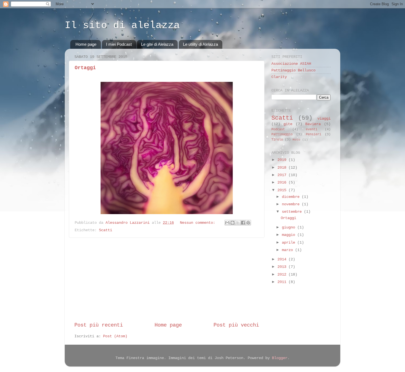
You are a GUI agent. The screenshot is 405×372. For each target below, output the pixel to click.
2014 (282, 259)
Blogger (279, 358)
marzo (288, 250)
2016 (282, 182)
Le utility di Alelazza (200, 44)
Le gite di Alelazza (157, 44)
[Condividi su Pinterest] (248, 222)
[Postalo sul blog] (232, 222)
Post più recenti (98, 325)
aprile (289, 243)
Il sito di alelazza (122, 25)
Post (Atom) (115, 336)
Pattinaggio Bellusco (293, 70)
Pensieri (313, 134)
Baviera (313, 124)
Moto (296, 139)
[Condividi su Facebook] (243, 222)
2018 (282, 168)
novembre (292, 204)
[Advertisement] (166, 279)
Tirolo (277, 140)
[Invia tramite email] (227, 222)
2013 (282, 267)
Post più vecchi (236, 325)
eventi (311, 129)
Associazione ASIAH (291, 64)
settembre (293, 212)
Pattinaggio (282, 134)
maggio (289, 235)
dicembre (292, 197)
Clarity (279, 77)
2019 (282, 160)
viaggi (324, 119)
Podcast (278, 129)
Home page (85, 44)
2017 (282, 175)
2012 (282, 275)
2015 (282, 190)
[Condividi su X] (238, 222)
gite (288, 124)
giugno (289, 227)
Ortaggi (85, 68)
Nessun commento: (198, 223)
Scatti (105, 230)
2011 (282, 282)
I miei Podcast (119, 44)
